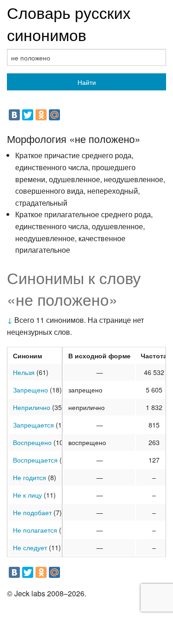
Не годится (29, 477)
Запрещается (33, 424)
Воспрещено (32, 442)
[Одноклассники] (41, 114)
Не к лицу (27, 494)
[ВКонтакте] (14, 114)
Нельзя (24, 372)
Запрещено (30, 389)
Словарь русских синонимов (69, 23)
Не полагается (35, 530)
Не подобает (32, 512)
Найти (87, 82)
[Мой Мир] (54, 114)
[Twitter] (27, 114)
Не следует (30, 547)
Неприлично (31, 407)
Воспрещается (35, 459)
